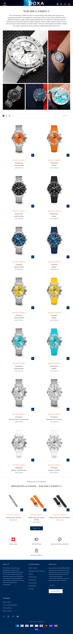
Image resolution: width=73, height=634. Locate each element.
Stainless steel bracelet (13, 517)
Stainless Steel (19, 165)
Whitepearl (19, 417)
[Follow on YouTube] (18, 616)
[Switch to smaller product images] (6, 115)
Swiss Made (32, 586)
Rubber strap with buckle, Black (59, 517)
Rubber (54, 165)
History (30, 574)
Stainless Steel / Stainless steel (19, 419)
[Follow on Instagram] (8, 616)
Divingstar (19, 315)
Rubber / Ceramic (54, 470)
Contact (31, 589)
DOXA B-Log (32, 577)
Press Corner (32, 583)
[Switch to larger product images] (3, 115)
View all (36, 528)
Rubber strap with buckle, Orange (36, 518)
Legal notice (7, 602)
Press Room (32, 580)
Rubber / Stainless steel (18, 470)
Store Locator (32, 568)
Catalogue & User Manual (36, 571)
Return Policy (7, 611)
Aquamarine (19, 366)
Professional (19, 163)
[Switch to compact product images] (9, 115)
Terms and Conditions (10, 605)
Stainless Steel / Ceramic (54, 419)
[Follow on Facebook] (4, 616)
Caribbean (19, 264)
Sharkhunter (19, 214)
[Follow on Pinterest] (13, 616)
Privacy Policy (7, 608)
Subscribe (55, 591)
